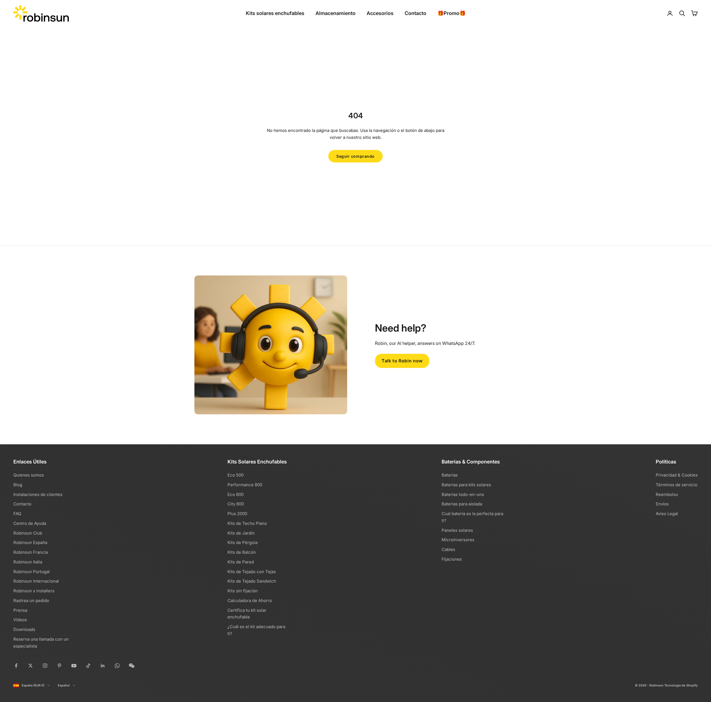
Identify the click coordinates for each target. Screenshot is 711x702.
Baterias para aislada (462, 504)
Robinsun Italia (27, 562)
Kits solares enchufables (275, 13)
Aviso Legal (667, 513)
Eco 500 (235, 475)
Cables (448, 549)
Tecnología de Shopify (681, 685)
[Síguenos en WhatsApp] (117, 665)
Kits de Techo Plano (247, 523)
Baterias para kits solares (466, 484)
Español (64, 685)
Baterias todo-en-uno (463, 494)
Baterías (450, 475)
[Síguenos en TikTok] (88, 665)
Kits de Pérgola (242, 542)
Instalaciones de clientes (37, 494)
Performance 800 (244, 484)
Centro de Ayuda (29, 523)
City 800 (235, 504)
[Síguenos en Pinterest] (59, 665)
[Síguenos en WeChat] (131, 665)
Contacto (415, 13)
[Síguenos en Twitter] (30, 665)
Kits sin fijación (242, 590)
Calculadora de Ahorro (249, 600)
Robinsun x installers (33, 590)
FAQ (17, 513)
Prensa (20, 610)
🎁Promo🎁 (451, 13)
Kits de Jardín (241, 533)
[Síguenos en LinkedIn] (103, 665)
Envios (662, 504)
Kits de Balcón (241, 552)
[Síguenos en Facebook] (16, 665)
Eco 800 (235, 494)
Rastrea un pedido (31, 600)
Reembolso (667, 494)
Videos (20, 619)
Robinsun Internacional (36, 581)
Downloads (24, 629)
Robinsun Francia (30, 552)
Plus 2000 (237, 513)
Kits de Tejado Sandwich (251, 581)
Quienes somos (28, 475)
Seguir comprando (355, 156)
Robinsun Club (27, 533)
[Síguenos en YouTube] (74, 665)
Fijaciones (452, 559)
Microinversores (458, 539)
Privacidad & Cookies (677, 475)
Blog (17, 484)
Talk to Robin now (402, 360)
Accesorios (380, 13)
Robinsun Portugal (31, 571)
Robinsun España (30, 542)
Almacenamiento (336, 13)
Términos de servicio (676, 484)
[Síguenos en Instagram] (45, 665)
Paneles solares (457, 530)
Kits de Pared (240, 562)
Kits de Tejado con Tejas (251, 571)
